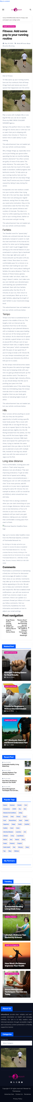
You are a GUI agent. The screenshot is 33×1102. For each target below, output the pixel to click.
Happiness (6, 824)
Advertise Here (9, 1094)
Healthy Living (10, 888)
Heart (11, 828)
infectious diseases (8, 832)
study (27, 847)
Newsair (26, 1088)
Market (5, 839)
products (12, 843)
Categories (4, 1039)
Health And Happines (12, 945)
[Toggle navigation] (3, 10)
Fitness (24, 43)
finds (12, 816)
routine (6, 46)
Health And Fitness (9, 26)
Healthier (27, 824)
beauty (5, 805)
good (20, 820)
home (17, 828)
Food (4, 820)
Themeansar (16, 1091)
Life (25, 832)
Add (19, 43)
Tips (4, 851)
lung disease (20, 835)
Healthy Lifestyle (11, 917)
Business (12, 805)
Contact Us (19, 1094)
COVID (14, 809)
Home (4, 18)
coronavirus (6, 809)
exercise (5, 816)
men (11, 839)
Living (12, 835)
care (26, 805)
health (20, 824)
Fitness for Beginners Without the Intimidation (15, 707)
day (20, 809)
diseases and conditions (9, 812)
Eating (20, 812)
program (20, 843)
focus (24, 816)
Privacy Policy (17, 1099)
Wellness (16, 851)
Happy (13, 824)
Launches (18, 832)
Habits (26, 820)
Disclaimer (27, 1094)
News (23, 839)
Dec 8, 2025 (10, 711)
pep (29, 43)
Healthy (5, 828)
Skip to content (5, 1)
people (5, 843)
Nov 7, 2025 (10, 745)
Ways (10, 851)
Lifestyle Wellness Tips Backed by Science (9, 773)
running (12, 46)
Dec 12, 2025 (10, 677)
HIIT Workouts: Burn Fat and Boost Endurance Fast (16, 741)
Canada (19, 805)
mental (17, 839)
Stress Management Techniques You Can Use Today (10, 790)
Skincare (20, 847)
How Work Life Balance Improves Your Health (9, 781)
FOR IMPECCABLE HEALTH (13, 18)
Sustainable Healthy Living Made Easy (10, 765)
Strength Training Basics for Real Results (15, 673)
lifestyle (5, 835)
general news (12, 820)
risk (14, 847)
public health (6, 847)
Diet (25, 809)
